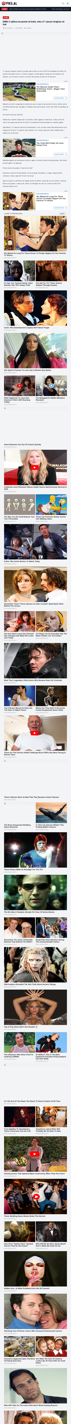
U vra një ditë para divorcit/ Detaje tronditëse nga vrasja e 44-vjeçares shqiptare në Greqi (38, 9)
